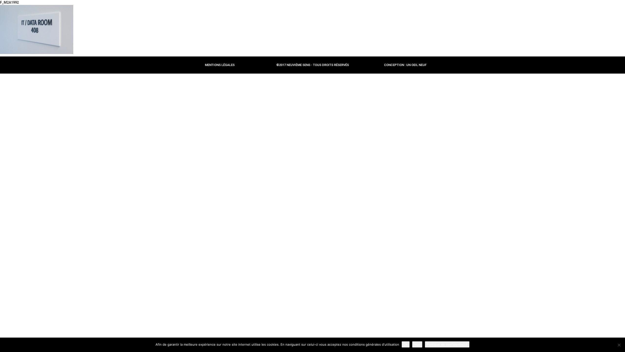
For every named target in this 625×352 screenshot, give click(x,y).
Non (417, 344)
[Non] (618, 344)
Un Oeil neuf (416, 65)
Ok (406, 344)
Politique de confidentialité (447, 344)
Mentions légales (220, 65)
